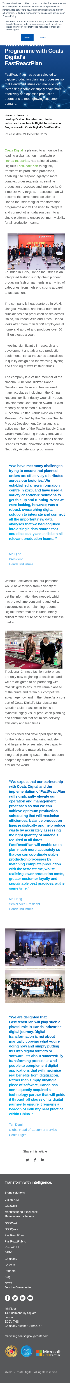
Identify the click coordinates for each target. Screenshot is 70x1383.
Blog (8, 1277)
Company (11, 1258)
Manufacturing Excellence (21, 1211)
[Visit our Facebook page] (35, 1160)
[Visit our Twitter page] (27, 1160)
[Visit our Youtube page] (30, 1298)
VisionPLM (12, 1199)
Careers (10, 1264)
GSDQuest (11, 1229)
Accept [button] (27, 37)
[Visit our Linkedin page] (42, 1160)
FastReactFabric (15, 1241)
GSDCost (11, 1205)
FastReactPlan (14, 1235)
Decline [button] (42, 37)
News (8, 1283)
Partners (10, 1271)
